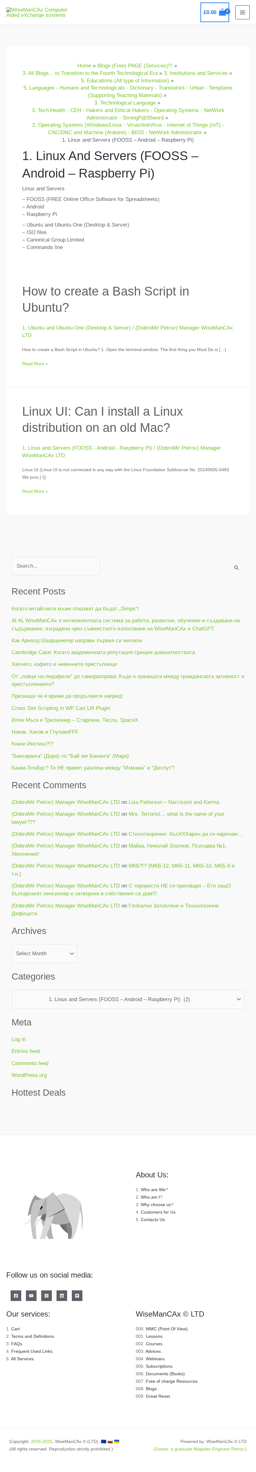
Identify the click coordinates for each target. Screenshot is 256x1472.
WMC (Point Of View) (167, 1328)
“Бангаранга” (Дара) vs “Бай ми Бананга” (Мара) (70, 756)
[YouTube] (31, 1295)
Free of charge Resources (172, 1381)
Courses (154, 1343)
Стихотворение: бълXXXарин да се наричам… (186, 834)
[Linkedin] (62, 1295)
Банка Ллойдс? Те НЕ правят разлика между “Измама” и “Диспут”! (93, 768)
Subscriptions (159, 1366)
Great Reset (158, 1396)
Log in (19, 1039)
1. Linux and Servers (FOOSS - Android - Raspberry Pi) (87, 448)
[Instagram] (46, 1295)
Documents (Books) (165, 1373)
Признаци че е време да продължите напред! (67, 696)
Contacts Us (153, 1219)
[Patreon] (77, 1295)
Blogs (151, 1388)
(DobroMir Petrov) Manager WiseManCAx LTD (66, 802)
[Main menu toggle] (242, 12)
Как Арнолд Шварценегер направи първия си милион (77, 640)
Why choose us (156, 1204)
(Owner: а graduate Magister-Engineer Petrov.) (200, 1448)
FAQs (16, 1343)
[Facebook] (16, 1295)
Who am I (150, 1197)
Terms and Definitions (32, 1336)
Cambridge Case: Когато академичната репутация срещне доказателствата (103, 652)
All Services (22, 1358)
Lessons (154, 1336)
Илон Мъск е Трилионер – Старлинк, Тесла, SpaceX (75, 720)
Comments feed (30, 1063)
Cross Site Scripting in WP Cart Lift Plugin (61, 708)
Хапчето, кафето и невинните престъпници (64, 664)
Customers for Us (158, 1212)
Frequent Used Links (31, 1351)
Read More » (35, 363)
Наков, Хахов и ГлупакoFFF (45, 732)
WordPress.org (29, 1075)
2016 (36, 1441)
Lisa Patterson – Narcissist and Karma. (174, 802)
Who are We (153, 1189)
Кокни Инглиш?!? (32, 744)
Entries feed (26, 1051)
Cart (15, 1328)
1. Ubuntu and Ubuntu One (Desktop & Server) (76, 328)
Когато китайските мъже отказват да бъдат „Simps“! (75, 609)
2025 (47, 1441)
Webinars (155, 1358)
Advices (153, 1351)
